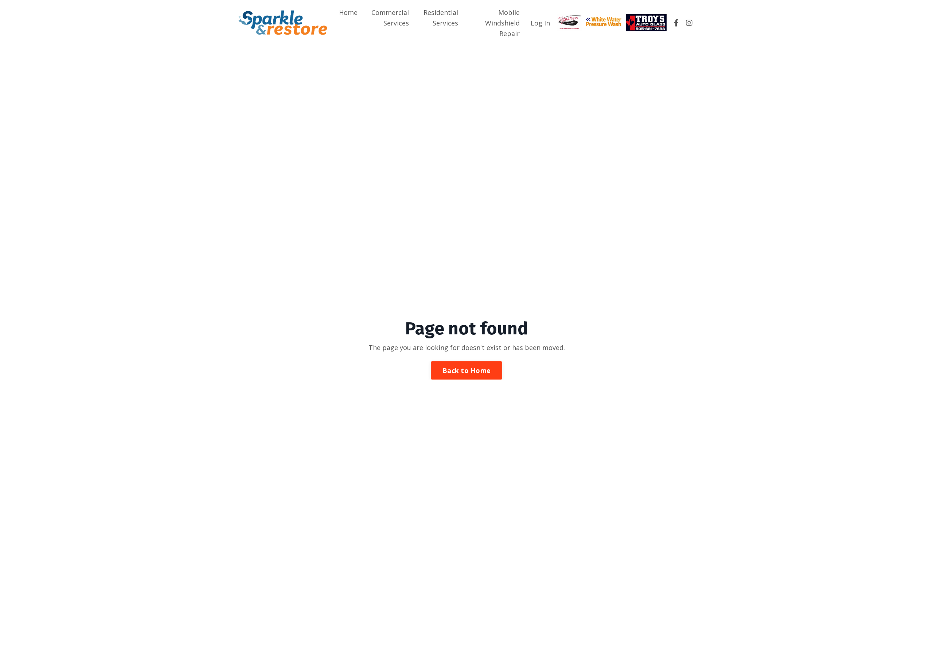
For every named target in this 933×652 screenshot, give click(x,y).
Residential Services (440, 17)
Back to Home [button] (466, 370)
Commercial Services (390, 17)
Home (348, 12)
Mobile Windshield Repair (502, 23)
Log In (540, 23)
